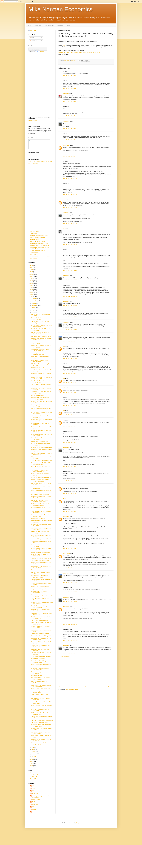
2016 (31, 287)
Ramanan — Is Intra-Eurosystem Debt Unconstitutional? (41, 639)
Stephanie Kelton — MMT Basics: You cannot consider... (41, 385)
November (34, 301)
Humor (33, 570)
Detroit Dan (66, 93)
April (33, 749)
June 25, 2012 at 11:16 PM (70, 296)
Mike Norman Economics (60, 9)
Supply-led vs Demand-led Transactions (41, 656)
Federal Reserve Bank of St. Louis (39, 243)
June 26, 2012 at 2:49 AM (69, 493)
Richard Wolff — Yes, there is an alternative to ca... (39, 318)
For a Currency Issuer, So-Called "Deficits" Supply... (39, 743)
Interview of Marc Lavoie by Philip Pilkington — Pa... (40, 532)
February (34, 754)
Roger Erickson (36, 799)
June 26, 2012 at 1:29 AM (69, 466)
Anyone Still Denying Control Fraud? (41, 539)
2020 (31, 278)
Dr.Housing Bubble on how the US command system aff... (40, 504)
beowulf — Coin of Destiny (38, 518)
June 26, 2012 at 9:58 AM (69, 568)
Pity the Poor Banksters (37, 395)
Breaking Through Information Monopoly (42, 447)
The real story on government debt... (40, 560)
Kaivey (33, 791)
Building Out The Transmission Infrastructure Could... (39, 592)
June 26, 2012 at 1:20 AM (69, 426)
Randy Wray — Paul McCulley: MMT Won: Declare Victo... (40, 463)
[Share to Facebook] (87, 61)
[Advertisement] (85, 672)
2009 (31, 763)
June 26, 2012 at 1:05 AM (69, 373)
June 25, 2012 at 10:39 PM (70, 270)
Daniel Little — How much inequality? (41, 636)
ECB (72, 63)
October (34, 303)
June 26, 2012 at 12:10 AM (70, 317)
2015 (31, 290)
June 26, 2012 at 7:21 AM (69, 548)
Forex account (33, 233)
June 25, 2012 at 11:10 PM (70, 280)
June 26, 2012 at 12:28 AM (70, 341)
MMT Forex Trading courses (37, 777)
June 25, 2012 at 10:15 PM (70, 156)
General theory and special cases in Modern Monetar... (40, 610)
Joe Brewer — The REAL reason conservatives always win (39, 501)
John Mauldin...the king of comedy (40, 633)
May (33, 747)
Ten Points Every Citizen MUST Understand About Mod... (39, 470)
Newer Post (62, 687)
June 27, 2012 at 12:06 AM (70, 640)
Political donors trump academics (40, 586)
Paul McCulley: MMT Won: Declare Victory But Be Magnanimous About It (79, 52)
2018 (31, 283)
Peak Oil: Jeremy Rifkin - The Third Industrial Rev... (40, 617)
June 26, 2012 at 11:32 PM (70, 601)
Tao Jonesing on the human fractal (40, 620)
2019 (31, 281)
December (34, 298)
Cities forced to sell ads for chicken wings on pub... (40, 467)
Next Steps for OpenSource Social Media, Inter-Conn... (40, 398)
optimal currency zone (89, 63)
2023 (31, 272)
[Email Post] (78, 60)
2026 (31, 265)
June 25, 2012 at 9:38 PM (69, 128)
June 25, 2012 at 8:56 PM (69, 75)
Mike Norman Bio (49, 25)
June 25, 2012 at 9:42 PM (69, 140)
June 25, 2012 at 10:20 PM (70, 178)
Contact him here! (33, 120)
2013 (31, 294)
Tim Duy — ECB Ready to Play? (39, 722)
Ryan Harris (66, 335)
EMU (74, 63)
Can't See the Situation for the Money (41, 558)
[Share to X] (86, 61)
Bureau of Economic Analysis (37, 241)
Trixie (64, 229)
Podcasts (60, 25)
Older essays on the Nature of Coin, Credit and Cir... (40, 416)
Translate (41, 51)
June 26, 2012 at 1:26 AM (69, 442)
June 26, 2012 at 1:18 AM (69, 415)
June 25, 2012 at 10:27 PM (70, 194)
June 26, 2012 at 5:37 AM (69, 511)
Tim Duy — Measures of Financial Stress (42, 720)
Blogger (78, 823)
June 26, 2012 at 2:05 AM (69, 481)
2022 (31, 274)
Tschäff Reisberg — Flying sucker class (41, 460)
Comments (34, 40)
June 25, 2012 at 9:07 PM (69, 88)
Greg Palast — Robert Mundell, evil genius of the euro (40, 381)
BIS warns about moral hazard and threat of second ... (40, 508)
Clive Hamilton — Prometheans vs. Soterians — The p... (40, 576)
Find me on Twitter (35, 231)
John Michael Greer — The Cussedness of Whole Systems (41, 378)
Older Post (110, 687)
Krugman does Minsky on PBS (39, 589)
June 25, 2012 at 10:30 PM (70, 223)
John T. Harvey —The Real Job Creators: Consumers (39, 695)
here (36, 132)
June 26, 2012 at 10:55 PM (70, 582)
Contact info (37, 25)
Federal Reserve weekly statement (39, 235)
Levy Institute (33, 258)
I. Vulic (33, 788)
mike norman (66, 553)
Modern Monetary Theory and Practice (40, 256)
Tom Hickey (66, 121)
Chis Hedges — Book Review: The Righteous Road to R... (40, 353)
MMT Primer (33, 254)
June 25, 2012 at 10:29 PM (70, 207)
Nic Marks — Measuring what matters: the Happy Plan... (41, 725)
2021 (31, 276)
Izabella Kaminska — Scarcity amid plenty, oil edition (40, 606)
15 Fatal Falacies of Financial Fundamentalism (37, 251)
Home (29, 25)
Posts (32, 37)
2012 (31, 296)
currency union (66, 63)
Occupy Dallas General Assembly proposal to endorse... (40, 480)
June (33, 312)
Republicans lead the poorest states (40, 552)
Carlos (64, 486)
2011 (31, 759)
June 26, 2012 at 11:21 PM (70, 592)
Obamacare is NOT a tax (37, 367)
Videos (68, 25)
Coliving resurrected (36, 675)
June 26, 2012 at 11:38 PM (70, 624)
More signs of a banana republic (39, 441)
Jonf (64, 200)
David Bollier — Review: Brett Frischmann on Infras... (39, 682)
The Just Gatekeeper (37, 802)
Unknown (34, 807)
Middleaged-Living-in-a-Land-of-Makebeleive (40, 796)
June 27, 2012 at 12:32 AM (70, 653)
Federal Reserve (34, 239)
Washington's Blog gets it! (38, 658)
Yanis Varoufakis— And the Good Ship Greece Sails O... (41, 511)
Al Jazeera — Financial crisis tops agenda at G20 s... (40, 669)
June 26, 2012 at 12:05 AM (70, 305)
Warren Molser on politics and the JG (41, 477)
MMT (82, 63)
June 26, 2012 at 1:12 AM (69, 392)
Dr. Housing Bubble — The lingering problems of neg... (40, 678)
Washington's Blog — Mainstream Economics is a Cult (40, 350)
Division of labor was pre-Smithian (40, 494)
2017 (31, 285)
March (33, 751)
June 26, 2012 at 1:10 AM (69, 382)
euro (77, 63)
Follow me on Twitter (33, 155)
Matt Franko (66, 145)
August (34, 307)
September (35, 305)
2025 (31, 267)
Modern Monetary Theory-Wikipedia (39, 245)
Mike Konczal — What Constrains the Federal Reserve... (41, 685)
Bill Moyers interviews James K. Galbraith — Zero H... (39, 713)
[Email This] (82, 61)
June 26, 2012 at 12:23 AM (70, 330)
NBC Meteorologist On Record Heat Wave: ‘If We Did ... (40, 333)
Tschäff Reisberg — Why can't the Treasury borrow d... (40, 599)
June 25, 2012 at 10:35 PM (70, 244)
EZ (79, 63)
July (33, 310)
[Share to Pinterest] (89, 61)
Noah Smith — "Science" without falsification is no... (39, 361)
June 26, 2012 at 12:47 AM (70, 358)
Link (64, 45)
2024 (31, 269)
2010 (31, 761)
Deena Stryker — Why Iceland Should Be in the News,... (41, 567)
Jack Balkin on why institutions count (41, 336)
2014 (31, 292)
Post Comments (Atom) (72, 689)
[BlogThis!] (84, 61)
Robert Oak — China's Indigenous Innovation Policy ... (40, 661)
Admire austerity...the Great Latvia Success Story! (40, 691)
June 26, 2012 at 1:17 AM (69, 405)
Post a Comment (65, 656)
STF (64, 346)
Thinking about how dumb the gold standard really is (40, 646)
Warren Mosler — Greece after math (40, 688)
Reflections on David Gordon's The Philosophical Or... (40, 732)
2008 (31, 766)
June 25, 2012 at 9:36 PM (69, 101)
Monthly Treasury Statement (37, 237)
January (34, 756)
